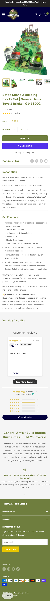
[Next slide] (46, 360)
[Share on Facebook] (32, 161)
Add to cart (25, 138)
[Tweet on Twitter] (41, 161)
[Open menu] (3, 14)
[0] (45, 14)
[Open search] (36, 14)
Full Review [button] (14, 373)
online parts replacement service (22, 484)
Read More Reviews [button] (25, 382)
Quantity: (6, 129)
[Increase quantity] (27, 129)
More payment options (25, 152)
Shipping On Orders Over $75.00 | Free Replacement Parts (25, 3)
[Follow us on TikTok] (18, 569)
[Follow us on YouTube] (13, 569)
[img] (15, 340)
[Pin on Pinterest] (36, 161)
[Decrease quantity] (14, 129)
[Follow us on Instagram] (8, 569)
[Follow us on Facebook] (4, 569)
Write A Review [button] (25, 417)
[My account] (40, 14)
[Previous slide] (4, 360)
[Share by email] (46, 161)
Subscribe (11, 549)
